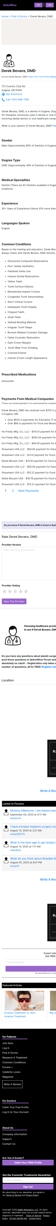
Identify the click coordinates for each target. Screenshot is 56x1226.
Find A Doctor (10, 1052)
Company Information (14, 1134)
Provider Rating (11, 585)
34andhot (15, 850)
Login (49, 5)
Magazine (7, 1076)
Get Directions (13, 94)
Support (7, 1138)
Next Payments (28, 490)
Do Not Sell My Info (18, 1218)
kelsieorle (15, 818)
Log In (5, 1047)
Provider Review (11, 544)
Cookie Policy (35, 1218)
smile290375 (17, 834)
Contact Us (8, 1143)
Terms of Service (13, 1195)
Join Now (7, 1043)
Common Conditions (14, 1062)
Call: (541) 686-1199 (17, 99)
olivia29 (14, 865)
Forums (6, 1067)
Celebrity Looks (11, 1071)
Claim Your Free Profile (15, 1107)
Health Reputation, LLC (27, 1210)
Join (38, 5)
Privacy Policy (32, 1195)
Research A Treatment (14, 1057)
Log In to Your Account (15, 1111)
